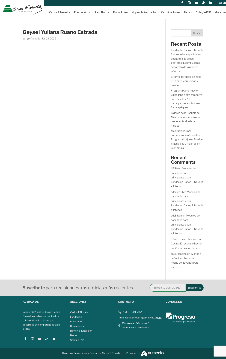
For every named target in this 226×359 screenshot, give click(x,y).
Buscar (197, 33)
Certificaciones (170, 12)
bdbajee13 (177, 191)
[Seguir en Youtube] (196, 3)
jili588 (174, 168)
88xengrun (177, 239)
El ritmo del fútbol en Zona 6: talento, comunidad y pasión (186, 81)
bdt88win (176, 215)
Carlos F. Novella (59, 12)
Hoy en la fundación (144, 12)
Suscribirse (194, 287)
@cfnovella (33, 38)
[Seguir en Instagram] (189, 3)
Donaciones (120, 12)
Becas (188, 12)
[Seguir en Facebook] (182, 3)
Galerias (220, 12)
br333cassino (179, 253)
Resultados (102, 12)
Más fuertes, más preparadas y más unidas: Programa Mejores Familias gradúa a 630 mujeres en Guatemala (187, 139)
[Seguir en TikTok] (203, 3)
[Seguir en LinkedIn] (210, 3)
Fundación (80, 12)
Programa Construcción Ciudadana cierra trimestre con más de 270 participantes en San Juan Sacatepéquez (186, 99)
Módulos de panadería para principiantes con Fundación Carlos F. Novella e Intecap (187, 177)
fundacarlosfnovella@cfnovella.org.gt (140, 317)
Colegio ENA (203, 12)
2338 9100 (129, 311)
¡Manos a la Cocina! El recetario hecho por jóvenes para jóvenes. (186, 243)
